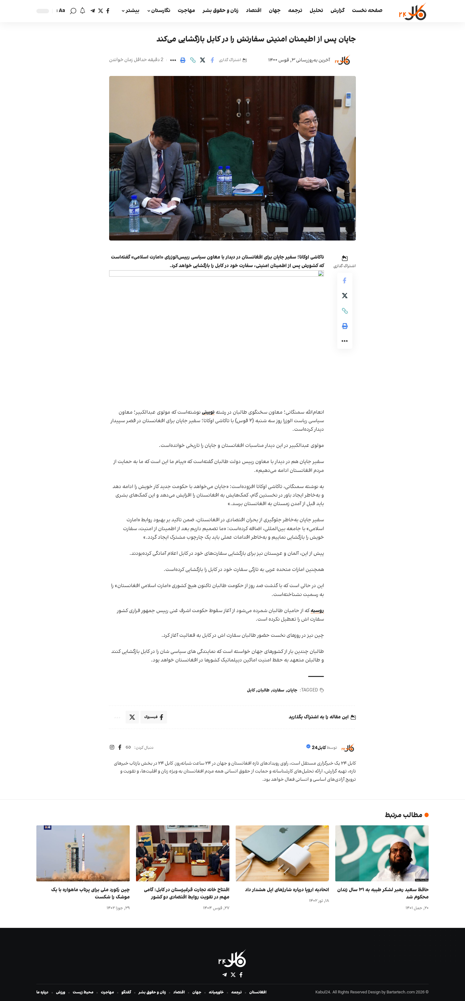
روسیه (317, 611)
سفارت (278, 690)
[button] (73, 11)
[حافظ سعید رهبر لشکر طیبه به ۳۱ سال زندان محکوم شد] (382, 853)
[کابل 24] (413, 11)
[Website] (128, 748)
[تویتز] (100, 11)
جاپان (292, 690)
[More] (173, 60)
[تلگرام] (92, 11)
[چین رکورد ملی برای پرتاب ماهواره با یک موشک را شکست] (83, 853)
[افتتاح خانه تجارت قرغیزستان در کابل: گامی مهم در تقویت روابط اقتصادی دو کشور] (182, 853)
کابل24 (319, 748)
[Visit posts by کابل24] (342, 60)
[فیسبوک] (108, 11)
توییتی (208, 412)
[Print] (182, 60)
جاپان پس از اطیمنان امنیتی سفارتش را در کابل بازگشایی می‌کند (256, 40)
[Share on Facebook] (212, 60)
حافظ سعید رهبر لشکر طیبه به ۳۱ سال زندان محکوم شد (383, 893)
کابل (251, 690)
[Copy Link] (192, 60)
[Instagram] (112, 748)
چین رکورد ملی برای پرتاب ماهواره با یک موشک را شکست (90, 893)
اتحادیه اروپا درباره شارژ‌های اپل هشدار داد (287, 890)
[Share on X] (202, 60)
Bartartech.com (401, 992)
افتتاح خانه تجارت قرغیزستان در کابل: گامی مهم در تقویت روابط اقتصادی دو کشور (186, 893)
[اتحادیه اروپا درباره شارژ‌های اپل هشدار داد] (282, 853)
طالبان (263, 690)
